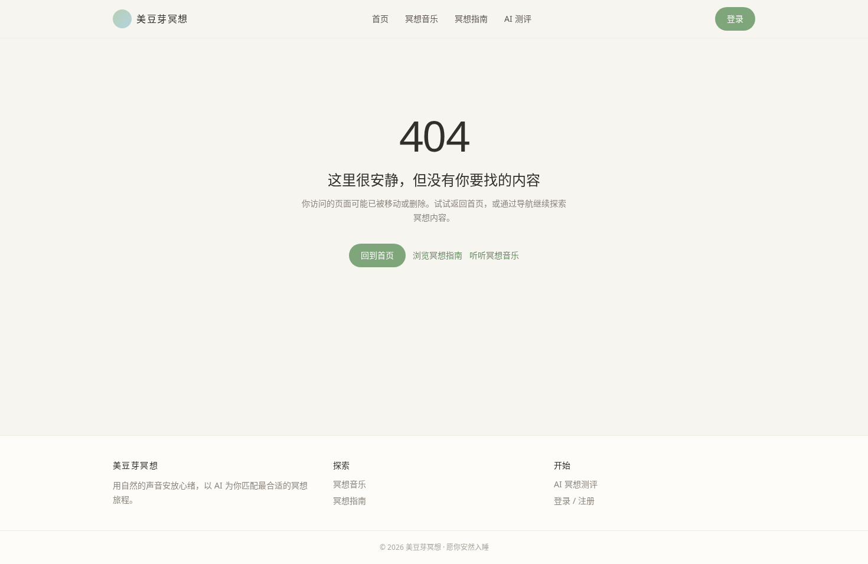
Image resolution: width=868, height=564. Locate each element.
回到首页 (377, 255)
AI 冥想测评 (576, 484)
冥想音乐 (421, 18)
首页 (380, 18)
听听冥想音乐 (494, 255)
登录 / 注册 (574, 500)
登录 (735, 18)
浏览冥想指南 (437, 255)
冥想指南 (471, 18)
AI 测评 (517, 18)
